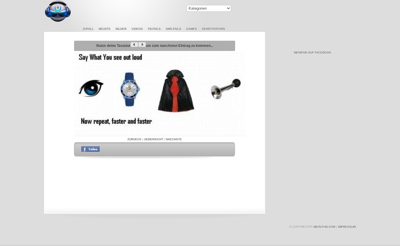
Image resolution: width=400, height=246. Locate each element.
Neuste (105, 28)
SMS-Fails (173, 28)
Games (191, 28)
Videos (137, 28)
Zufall (88, 28)
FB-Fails (154, 28)
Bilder (121, 28)
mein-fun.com (324, 226)
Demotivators (213, 28)
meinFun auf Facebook (312, 52)
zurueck (134, 139)
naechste (174, 139)
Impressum (347, 226)
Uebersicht (153, 139)
